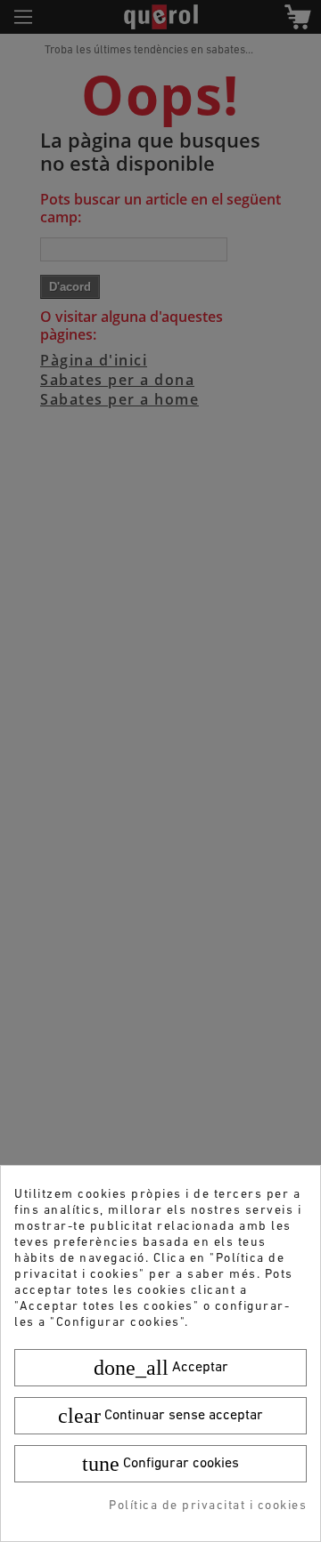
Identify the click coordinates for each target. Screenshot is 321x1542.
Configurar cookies (160, 1463)
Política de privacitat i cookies (208, 1506)
